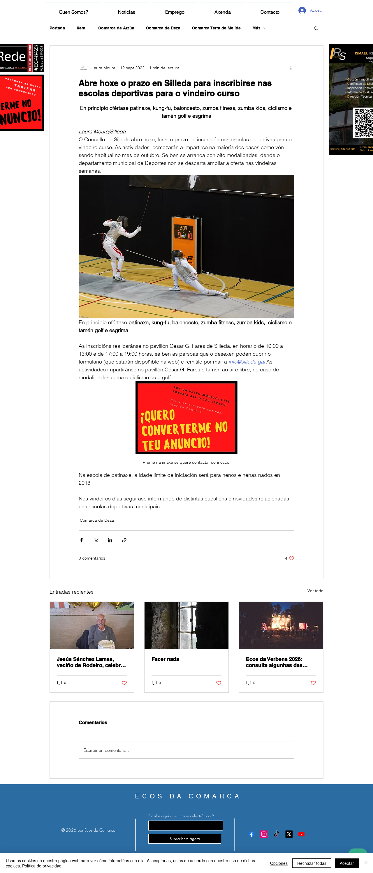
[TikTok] (276, 834)
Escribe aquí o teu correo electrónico (179, 816)
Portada (57, 28)
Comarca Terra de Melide (216, 28)
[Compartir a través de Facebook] (81, 540)
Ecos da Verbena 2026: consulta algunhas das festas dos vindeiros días (277, 662)
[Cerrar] (366, 863)
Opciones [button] (279, 863)
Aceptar (347, 863)
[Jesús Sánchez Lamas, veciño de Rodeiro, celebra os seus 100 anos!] (92, 625)
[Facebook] (251, 834)
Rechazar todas (311, 863)
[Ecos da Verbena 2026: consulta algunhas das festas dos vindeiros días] (281, 625)
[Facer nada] (187, 625)
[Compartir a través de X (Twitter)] (95, 540)
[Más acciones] (290, 67)
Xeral (82, 28)
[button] (316, 28)
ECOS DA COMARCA (188, 796)
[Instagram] (264, 834)
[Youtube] (301, 834)
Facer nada (165, 659)
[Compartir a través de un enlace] (124, 540)
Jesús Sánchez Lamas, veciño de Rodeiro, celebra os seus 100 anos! (90, 662)
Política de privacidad (41, 866)
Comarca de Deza (163, 28)
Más (256, 28)
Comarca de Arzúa (116, 28)
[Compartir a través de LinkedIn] (110, 540)
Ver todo (315, 590)
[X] (289, 834)
